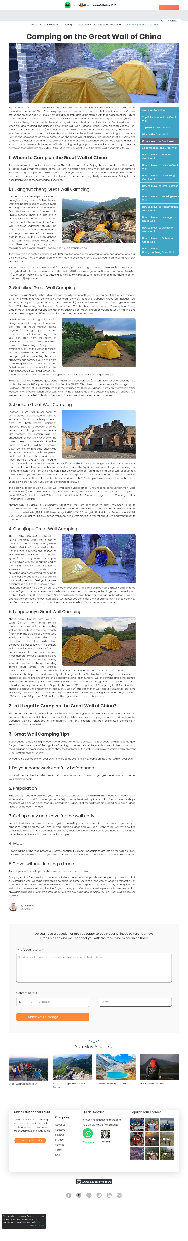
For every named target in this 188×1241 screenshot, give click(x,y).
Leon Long (29, 905)
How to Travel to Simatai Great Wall (160, 187)
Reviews (59, 1134)
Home (34, 24)
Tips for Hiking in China (152, 1083)
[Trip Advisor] (119, 1195)
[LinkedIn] (89, 1195)
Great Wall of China (109, 24)
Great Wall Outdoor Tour (23, 1084)
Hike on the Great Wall (155, 134)
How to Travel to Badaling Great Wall (160, 198)
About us (60, 1124)
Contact (60, 1129)
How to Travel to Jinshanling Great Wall (158, 177)
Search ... (170, 20)
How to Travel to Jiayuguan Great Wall (157, 229)
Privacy (59, 1139)
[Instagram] (99, 1195)
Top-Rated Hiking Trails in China (114, 1083)
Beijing (68, 24)
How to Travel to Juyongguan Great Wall (159, 219)
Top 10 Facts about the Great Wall (159, 118)
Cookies (59, 1144)
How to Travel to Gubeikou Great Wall (157, 240)
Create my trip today (29, 1140)
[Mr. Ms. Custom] (24, 1002)
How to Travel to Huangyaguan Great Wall (160, 208)
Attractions (85, 24)
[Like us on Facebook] (68, 1195)
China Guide (51, 24)
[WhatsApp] (88, 1133)
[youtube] (109, 1195)
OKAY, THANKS (37, 1226)
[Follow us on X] (78, 1195)
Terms (59, 1149)
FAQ (57, 1154)
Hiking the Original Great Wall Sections (69, 1085)
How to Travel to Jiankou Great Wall (160, 166)
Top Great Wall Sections (156, 127)
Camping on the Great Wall (158, 141)
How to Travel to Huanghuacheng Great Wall (158, 250)
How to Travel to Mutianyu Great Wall (157, 156)
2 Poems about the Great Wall (159, 148)
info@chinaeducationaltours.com (102, 1119)
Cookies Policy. (33, 1222)
